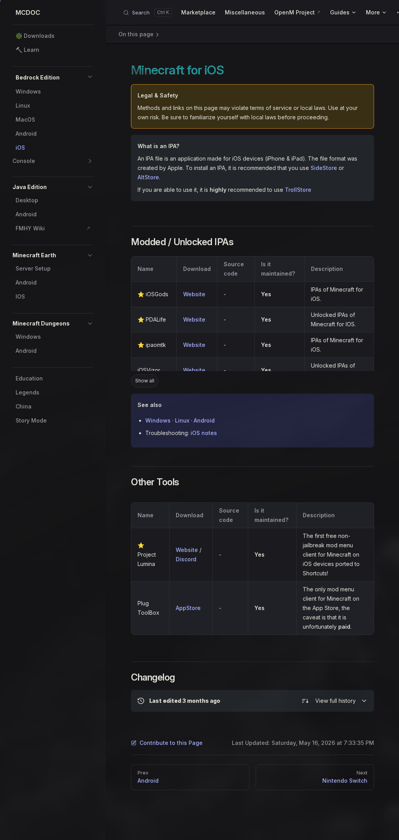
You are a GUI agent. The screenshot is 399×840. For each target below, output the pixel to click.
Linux (182, 420)
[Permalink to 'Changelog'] (126, 677)
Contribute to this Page (171, 742)
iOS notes (204, 433)
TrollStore (298, 189)
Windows (158, 420)
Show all (144, 381)
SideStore (324, 167)
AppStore (188, 608)
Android (204, 420)
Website (194, 294)
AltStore (148, 177)
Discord (186, 559)
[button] (90, 77)
